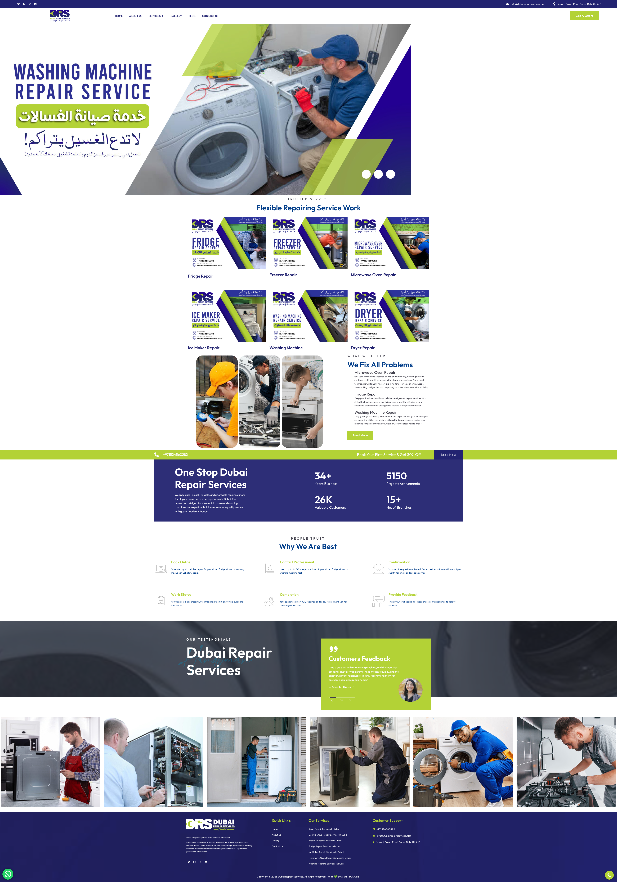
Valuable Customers (330, 507)
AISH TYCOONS (350, 876)
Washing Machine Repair (375, 412)
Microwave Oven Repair (373, 274)
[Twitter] (18, 4)
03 (350, 700)
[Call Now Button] (609, 875)
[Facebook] (24, 4)
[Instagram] (29, 4)
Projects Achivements (403, 483)
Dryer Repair (363, 347)
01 (333, 700)
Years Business (326, 483)
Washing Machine (286, 347)
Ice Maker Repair (203, 347)
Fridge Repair (200, 276)
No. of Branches (398, 507)
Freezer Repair (283, 274)
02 (341, 700)
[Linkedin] (35, 4)
